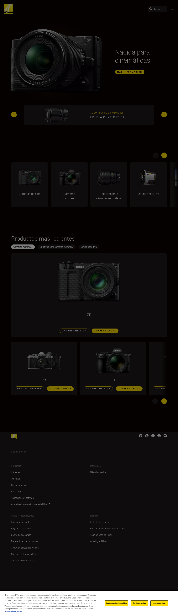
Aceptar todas (159, 603)
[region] (89, 603)
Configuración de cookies (116, 603)
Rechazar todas (139, 603)
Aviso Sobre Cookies (13, 611)
